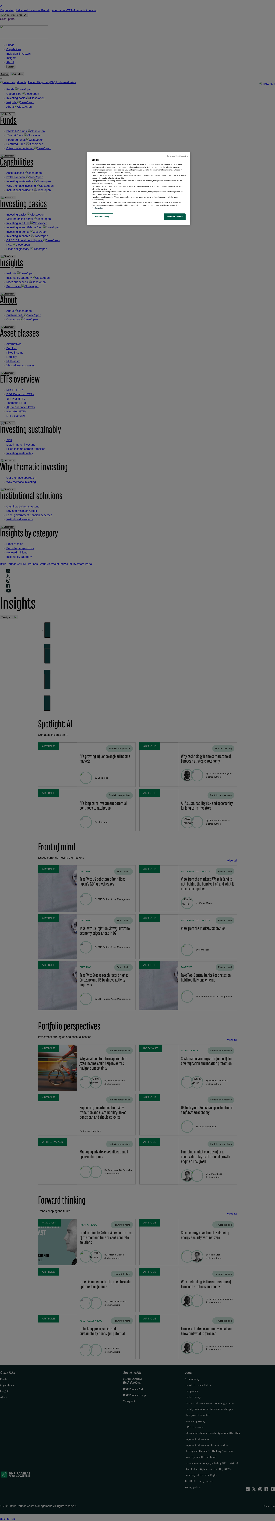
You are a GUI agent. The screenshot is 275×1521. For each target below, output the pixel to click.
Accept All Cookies (175, 217)
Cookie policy (97, 208)
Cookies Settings (102, 217)
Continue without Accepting (177, 156)
